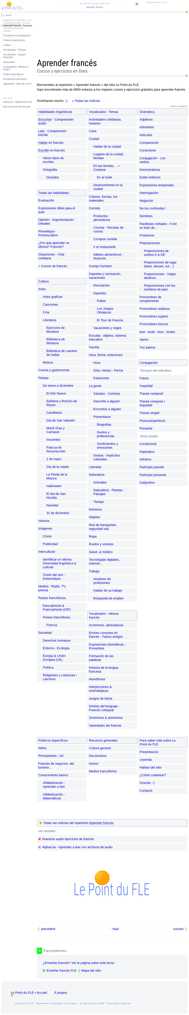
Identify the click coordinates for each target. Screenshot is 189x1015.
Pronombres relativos (155, 309)
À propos (60, 992)
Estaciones (101, 378)
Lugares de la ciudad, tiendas (108, 156)
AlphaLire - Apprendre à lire (17, 102)
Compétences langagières (17, 35)
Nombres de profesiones (102, 581)
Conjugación (149, 363)
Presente (146, 428)
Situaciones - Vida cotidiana (51, 256)
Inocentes (53, 439)
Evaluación (46, 200)
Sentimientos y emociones (107, 445)
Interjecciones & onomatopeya (100, 689)
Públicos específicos (53, 740)
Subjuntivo (147, 482)
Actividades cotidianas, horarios (105, 121)
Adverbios (147, 127)
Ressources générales (15, 79)
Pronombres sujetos (154, 316)
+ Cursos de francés (52, 266)
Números (95, 509)
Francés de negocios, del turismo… (56, 765)
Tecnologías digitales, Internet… (104, 561)
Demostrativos (150, 170)
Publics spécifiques (13, 74)
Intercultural (46, 551)
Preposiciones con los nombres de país (159, 287)
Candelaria (54, 412)
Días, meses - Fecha (108, 370)
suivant (178, 929)
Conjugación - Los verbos (152, 160)
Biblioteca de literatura (55, 341)
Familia (94, 347)
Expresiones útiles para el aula (56, 210)
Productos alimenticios (101, 218)
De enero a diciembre (58, 385)
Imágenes (45, 528)
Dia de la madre (57, 467)
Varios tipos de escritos (53, 160)
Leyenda (146, 759)
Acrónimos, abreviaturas (106, 625)
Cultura (43, 281)
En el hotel (104, 177)
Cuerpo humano (100, 266)
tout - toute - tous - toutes (157, 332)
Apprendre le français (17, 20)
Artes (42, 289)
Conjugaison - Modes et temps (15, 68)
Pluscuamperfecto (152, 421)
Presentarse (102, 417)
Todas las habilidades (53, 193)
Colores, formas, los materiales (103, 198)
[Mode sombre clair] (137, 4)
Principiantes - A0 (50, 756)
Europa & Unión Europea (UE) (54, 658)
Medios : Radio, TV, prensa (52, 588)
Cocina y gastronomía (53, 370)
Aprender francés (94, 5)
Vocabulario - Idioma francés (103, 615)
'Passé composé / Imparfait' (152, 403)
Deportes (99, 293)
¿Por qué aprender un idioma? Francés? (53, 245)
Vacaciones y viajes (107, 328)
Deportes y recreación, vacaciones (105, 276)
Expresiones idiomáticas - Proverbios (107, 646)
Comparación (149, 142)
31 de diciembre (57, 513)
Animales (100, 482)
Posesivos (147, 235)
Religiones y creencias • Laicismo (60, 677)
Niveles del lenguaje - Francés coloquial (104, 708)
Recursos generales (103, 740)
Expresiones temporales (157, 185)
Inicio (9, 15)
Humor (93, 763)
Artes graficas (52, 297)
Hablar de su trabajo (107, 590)
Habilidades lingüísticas (55, 112)
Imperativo (147, 452)
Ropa (93, 536)
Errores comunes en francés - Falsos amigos (106, 634)
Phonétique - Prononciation (48, 233)
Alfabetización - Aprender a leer (54, 784)
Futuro (144, 378)
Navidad (52, 505)
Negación (146, 200)
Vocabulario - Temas (103, 112)
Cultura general (100, 748)
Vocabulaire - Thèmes (14, 50)
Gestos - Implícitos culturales (106, 457)
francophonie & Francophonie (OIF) (57, 607)
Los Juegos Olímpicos (105, 310)
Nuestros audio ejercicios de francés (68, 839)
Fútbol (101, 301)
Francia (51, 625)
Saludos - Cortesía (106, 393)
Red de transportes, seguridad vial (103, 527)
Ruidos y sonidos (101, 544)
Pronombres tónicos (154, 324)
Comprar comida (105, 239)
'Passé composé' (152, 393)
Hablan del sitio (151, 767)
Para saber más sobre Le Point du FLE (158, 742)
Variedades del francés (105, 725)
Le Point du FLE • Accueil (29, 992)
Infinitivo (145, 459)
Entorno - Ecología (56, 648)
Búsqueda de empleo (108, 598)
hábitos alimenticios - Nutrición (108, 256)
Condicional (148, 444)
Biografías (104, 424)
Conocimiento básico (53, 775)
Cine (46, 312)
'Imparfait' (146, 386)
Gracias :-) (147, 783)
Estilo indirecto (150, 177)
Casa (92, 131)
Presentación (149, 752)
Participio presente (153, 475)
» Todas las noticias (86, 101)
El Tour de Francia (110, 320)
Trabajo (94, 571)
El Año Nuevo (56, 393)
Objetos (94, 517)
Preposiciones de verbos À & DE (156, 253)
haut (116, 929)
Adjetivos (146, 119)
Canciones (50, 304)
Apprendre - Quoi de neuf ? (17, 84)
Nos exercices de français (16, 106)
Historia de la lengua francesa (103, 669)
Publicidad (50, 544)
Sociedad (45, 633)
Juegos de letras (100, 698)
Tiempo (98, 502)
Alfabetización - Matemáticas (54, 796)
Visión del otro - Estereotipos (54, 576)
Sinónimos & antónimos (106, 718)
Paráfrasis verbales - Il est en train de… (158, 226)
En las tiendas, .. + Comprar (106, 168)
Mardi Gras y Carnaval (55, 430)
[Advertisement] (112, 34)
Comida (94, 208)
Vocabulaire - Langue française (14, 55)
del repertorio (78, 823)
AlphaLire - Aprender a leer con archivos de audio (77, 847)
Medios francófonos (103, 771)
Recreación (101, 285)
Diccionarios (97, 756)
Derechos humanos (57, 640)
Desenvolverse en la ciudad (107, 187)
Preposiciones (150, 243)
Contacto (146, 790)
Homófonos (97, 679)
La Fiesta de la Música (56, 476)
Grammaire (9, 62)
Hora (96, 363)
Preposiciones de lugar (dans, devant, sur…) (160, 264)
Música (48, 362)
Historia (43, 521)
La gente (95, 386)
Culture (7, 45)
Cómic (47, 536)
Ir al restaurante (104, 247)
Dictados (52, 177)
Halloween (53, 486)
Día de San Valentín (60, 420)
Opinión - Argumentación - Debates (56, 221)
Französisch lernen (14, 29)
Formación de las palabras (101, 658)
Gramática (147, 112)
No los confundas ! (153, 208)
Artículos (146, 135)
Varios (144, 339)
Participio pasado (152, 467)
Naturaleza (96, 474)
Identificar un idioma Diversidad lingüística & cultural (59, 563)
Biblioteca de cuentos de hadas (61, 353)
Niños (42, 748)
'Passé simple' (150, 413)
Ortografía (50, 170)
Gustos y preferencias (105, 434)
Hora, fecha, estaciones (106, 355)
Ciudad (94, 139)
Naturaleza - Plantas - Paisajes (108, 492)
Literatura (49, 320)
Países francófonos (52, 598)
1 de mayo (53, 459)
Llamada (95, 467)
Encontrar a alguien (107, 409)
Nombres (146, 216)
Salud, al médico (101, 552)
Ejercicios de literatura (55, 329)
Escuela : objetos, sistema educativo (107, 337)
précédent (48, 929)
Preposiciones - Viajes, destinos (160, 276)
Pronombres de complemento (150, 299)
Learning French (16, 23)
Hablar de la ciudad (107, 146)
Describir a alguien (106, 401)
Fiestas (43, 378)
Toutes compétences (14, 40)
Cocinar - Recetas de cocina (108, 229)
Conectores (148, 150)
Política (48, 667)
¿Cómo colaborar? (153, 775)
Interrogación (149, 193)
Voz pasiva (147, 347)
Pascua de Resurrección (55, 449)
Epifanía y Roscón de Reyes (61, 403)
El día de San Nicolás (56, 495)
